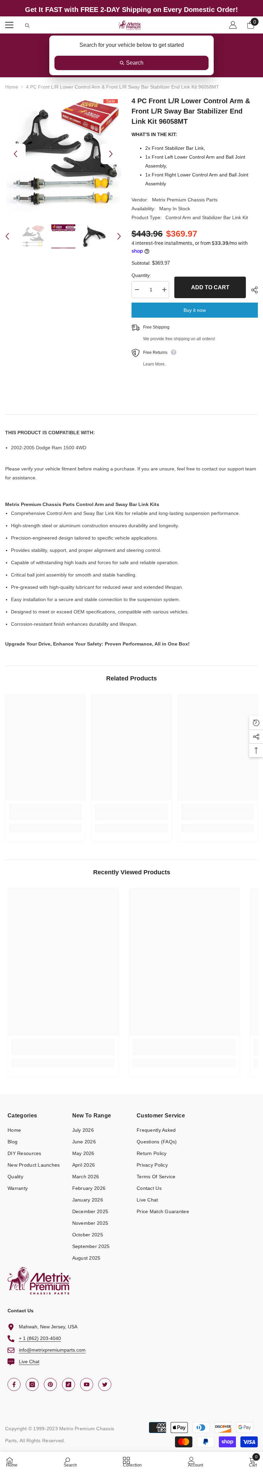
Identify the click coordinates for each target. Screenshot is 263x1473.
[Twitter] (104, 1384)
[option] (63, 154)
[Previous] (15, 154)
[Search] (27, 25)
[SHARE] (252, 290)
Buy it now (195, 310)
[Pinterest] (50, 1384)
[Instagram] (32, 1384)
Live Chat (29, 1361)
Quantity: (141, 275)
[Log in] (233, 25)
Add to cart (210, 287)
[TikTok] (68, 1384)
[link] (45, 816)
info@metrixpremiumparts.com (52, 1350)
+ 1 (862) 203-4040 (40, 1338)
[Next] (111, 154)
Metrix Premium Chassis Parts (184, 199)
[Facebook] (14, 1384)
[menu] (9, 25)
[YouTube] (86, 1384)
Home (11, 87)
